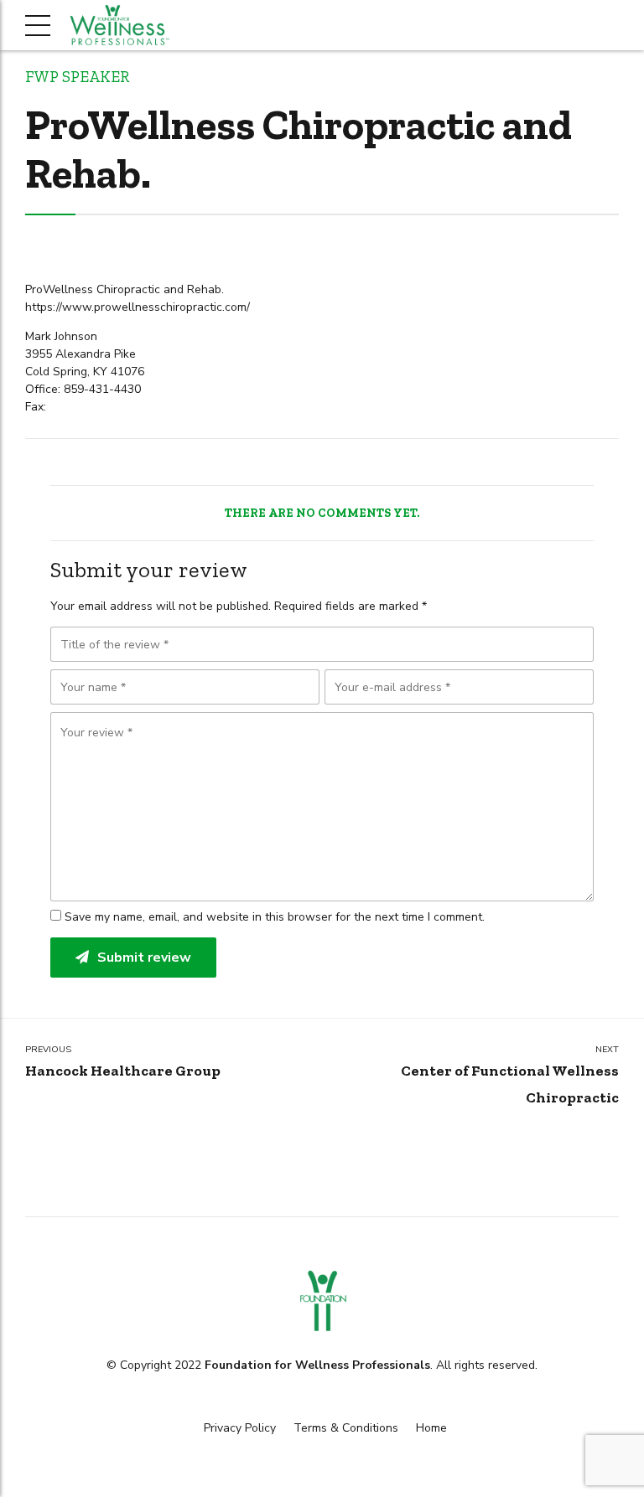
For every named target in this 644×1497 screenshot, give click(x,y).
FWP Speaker (77, 77)
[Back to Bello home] (322, 1300)
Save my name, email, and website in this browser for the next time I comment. (275, 917)
